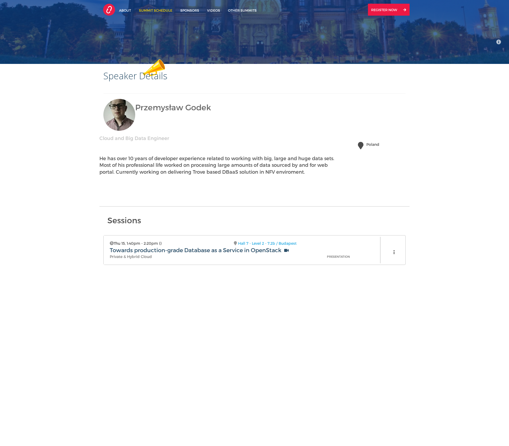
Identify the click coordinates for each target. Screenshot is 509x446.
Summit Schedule (155, 10)
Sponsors (189, 10)
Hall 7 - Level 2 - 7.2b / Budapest (267, 243)
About (125, 10)
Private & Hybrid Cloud (131, 256)
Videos (213, 10)
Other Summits (242, 10)
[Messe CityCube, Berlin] (498, 41)
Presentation (338, 256)
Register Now (384, 10)
